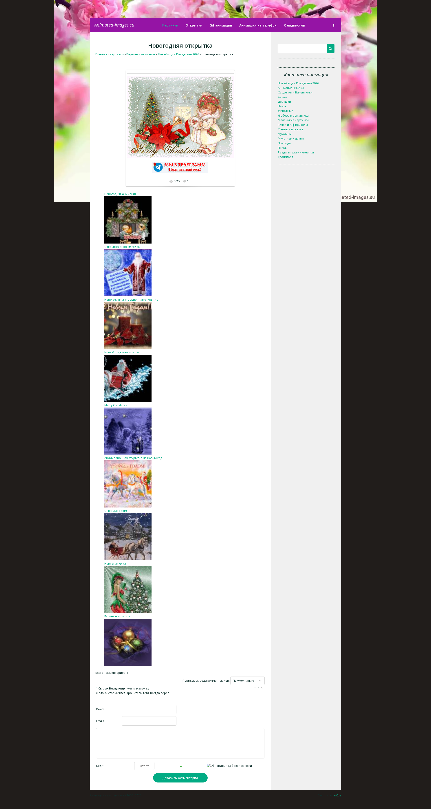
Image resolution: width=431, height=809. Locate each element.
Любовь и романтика (293, 115)
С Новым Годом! (115, 511)
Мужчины (285, 134)
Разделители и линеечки (296, 152)
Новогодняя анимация (120, 194)
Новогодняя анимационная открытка (131, 299)
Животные (285, 111)
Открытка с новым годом (122, 247)
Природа (284, 143)
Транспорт (285, 157)
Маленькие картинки (293, 120)
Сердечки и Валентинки (295, 92)
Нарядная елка (115, 563)
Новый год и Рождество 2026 (298, 83)
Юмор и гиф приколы (293, 125)
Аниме (282, 97)
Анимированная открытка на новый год (133, 458)
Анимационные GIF (291, 88)
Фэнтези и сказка (290, 129)
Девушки (284, 102)
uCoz (337, 795)
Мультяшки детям (291, 138)
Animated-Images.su (114, 25)
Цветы (282, 106)
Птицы (282, 148)
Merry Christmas (115, 405)
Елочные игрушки (117, 616)
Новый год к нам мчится (121, 352)
